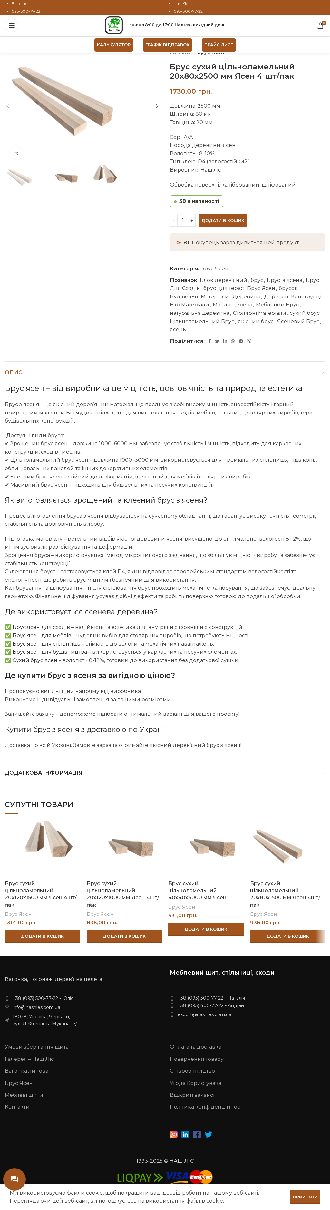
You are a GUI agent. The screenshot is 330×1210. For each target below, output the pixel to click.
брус (257, 280)
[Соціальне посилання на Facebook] (209, 341)
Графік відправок (167, 44)
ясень (178, 329)
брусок (288, 288)
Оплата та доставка (195, 1047)
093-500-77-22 (26, 11)
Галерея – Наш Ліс (29, 1059)
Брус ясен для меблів (42, 635)
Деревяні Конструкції (293, 297)
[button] (42, 936)
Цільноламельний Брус (202, 321)
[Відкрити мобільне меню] (12, 25)
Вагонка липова (26, 1071)
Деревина (246, 297)
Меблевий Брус (277, 305)
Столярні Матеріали (259, 313)
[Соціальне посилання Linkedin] (225, 341)
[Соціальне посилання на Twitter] (217, 341)
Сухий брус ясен (35, 660)
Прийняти (305, 1196)
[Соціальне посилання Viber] (249, 341)
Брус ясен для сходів (41, 627)
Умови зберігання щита (37, 1047)
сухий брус (305, 313)
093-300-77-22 (188, 11)
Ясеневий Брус (298, 321)
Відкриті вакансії (193, 1095)
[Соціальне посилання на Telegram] (241, 341)
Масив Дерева (232, 305)
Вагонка (20, 3)
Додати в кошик (222, 220)
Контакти (17, 1107)
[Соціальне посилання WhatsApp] (233, 341)
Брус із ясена (284, 280)
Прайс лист (218, 44)
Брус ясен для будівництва (50, 652)
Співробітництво (192, 1071)
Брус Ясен (214, 269)
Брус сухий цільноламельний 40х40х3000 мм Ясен (197, 890)
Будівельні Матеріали (199, 297)
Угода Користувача (195, 1083)
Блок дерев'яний (223, 280)
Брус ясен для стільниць (46, 644)
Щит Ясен (183, 3)
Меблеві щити (24, 1095)
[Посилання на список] (82, 998)
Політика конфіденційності (207, 1107)
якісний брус (256, 321)
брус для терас (223, 288)
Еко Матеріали (189, 305)
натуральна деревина (199, 313)
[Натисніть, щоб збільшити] (16, 153)
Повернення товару (197, 1059)
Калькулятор (114, 44)
